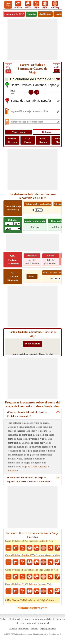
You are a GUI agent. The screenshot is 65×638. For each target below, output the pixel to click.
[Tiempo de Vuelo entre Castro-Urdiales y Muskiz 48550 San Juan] (57, 562)
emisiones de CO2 (14, 14)
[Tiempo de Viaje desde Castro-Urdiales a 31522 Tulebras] (29, 591)
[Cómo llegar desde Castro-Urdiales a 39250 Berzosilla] (15, 548)
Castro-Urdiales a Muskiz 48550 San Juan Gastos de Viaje (32, 555)
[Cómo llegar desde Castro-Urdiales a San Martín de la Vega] (15, 576)
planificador (45, 14)
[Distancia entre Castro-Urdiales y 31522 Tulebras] (8, 591)
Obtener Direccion (12, 140)
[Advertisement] (33, 39)
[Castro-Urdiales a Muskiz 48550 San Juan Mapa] (36, 562)
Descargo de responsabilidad (36, 619)
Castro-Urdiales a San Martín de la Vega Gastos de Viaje (31, 570)
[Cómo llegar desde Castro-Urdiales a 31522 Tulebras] (15, 591)
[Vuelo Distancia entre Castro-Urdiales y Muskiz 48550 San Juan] (50, 562)
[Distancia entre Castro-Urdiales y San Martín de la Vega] (8, 576)
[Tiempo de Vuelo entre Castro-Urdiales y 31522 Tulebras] (57, 591)
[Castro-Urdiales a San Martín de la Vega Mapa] (36, 576)
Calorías (31, 14)
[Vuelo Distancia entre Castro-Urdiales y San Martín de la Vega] (50, 576)
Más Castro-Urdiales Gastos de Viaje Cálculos (31, 600)
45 (56, 67)
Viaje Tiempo (27, 140)
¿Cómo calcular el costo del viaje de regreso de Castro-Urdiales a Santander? (29, 479)
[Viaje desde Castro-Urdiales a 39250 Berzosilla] (22, 548)
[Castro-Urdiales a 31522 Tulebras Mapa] (36, 591)
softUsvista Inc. (53, 634)
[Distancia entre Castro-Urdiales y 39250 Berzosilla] (8, 548)
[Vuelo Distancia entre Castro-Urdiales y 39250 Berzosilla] (50, 548)
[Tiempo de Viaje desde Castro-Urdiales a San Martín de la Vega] (29, 576)
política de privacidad (37, 623)
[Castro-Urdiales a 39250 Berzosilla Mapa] (36, 548)
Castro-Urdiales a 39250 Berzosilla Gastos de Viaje (29, 541)
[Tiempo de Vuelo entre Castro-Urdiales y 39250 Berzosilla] (57, 548)
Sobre (3, 619)
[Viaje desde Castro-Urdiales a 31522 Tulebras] (22, 591)
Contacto (14, 619)
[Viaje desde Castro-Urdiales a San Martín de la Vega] (22, 576)
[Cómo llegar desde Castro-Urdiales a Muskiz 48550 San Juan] (15, 562)
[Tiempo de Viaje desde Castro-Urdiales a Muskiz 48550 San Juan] (29, 562)
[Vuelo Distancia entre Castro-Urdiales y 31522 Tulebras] (50, 591)
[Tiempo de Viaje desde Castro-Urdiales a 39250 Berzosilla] (29, 548)
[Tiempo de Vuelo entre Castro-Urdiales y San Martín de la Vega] (57, 576)
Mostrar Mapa (58, 140)
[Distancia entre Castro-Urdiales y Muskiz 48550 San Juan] (8, 562)
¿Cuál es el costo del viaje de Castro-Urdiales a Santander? (27, 414)
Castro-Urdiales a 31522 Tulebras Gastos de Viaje (28, 584)
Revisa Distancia (43, 140)
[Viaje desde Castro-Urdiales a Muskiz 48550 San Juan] (22, 562)
